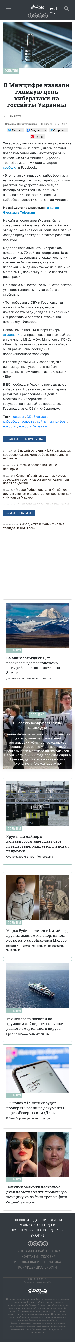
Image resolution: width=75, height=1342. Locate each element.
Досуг (52, 1225)
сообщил (10, 167)
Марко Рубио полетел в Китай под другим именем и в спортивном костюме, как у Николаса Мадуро (37, 493)
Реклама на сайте (32, 1251)
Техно (41, 1230)
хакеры (18, 417)
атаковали (11, 335)
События (11, 71)
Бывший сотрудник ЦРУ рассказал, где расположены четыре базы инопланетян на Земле (37, 454)
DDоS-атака (36, 417)
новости (9, 426)
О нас (55, 1251)
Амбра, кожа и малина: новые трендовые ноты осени (33, 526)
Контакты (30, 1256)
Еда (35, 1220)
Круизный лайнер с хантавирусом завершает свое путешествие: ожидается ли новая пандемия (36, 479)
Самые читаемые (19, 513)
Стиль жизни (51, 1220)
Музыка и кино (32, 1225)
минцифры (57, 421)
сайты (42, 421)
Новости (22, 1220)
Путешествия (23, 1230)
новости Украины (33, 426)
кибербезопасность (18, 421)
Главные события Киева (24, 439)
